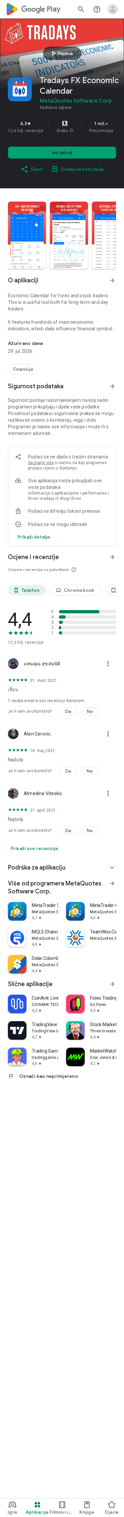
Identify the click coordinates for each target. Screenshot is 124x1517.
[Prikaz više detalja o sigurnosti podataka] (34, 537)
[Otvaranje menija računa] (113, 9)
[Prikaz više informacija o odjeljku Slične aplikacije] (112, 984)
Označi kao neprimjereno (43, 1076)
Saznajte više (41, 462)
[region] (62, 126)
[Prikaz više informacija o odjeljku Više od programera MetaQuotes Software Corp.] (112, 883)
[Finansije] (23, 369)
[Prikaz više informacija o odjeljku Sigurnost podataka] (112, 386)
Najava (61, 53)
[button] (71, 130)
